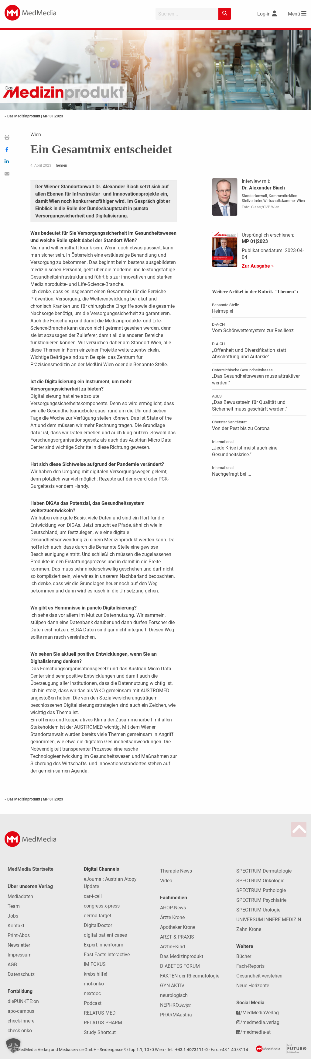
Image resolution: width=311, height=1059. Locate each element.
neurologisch (174, 995)
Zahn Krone (248, 929)
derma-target (97, 915)
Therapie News (176, 871)
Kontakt (16, 926)
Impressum (20, 955)
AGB (12, 964)
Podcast (92, 1003)
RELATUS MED (100, 1013)
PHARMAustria (176, 1015)
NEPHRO (175, 1005)
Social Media (250, 1002)
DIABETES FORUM (180, 966)
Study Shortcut (100, 1032)
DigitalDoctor (98, 925)
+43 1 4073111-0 (191, 1049)
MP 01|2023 (53, 116)
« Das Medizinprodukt (23, 116)
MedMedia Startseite (30, 869)
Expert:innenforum (103, 945)
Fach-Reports (250, 966)
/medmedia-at (255, 1032)
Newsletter (19, 945)
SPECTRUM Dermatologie (264, 871)
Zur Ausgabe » (258, 266)
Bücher (243, 956)
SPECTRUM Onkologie (260, 881)
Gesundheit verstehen (259, 976)
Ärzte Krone (172, 917)
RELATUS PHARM (103, 1023)
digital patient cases (105, 935)
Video (166, 881)
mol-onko (94, 984)
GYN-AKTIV (172, 985)
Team (14, 906)
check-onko (20, 1030)
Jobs (13, 916)
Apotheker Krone (177, 927)
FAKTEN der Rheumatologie (189, 976)
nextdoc (92, 993)
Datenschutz (21, 974)
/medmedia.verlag (259, 1022)
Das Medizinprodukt (181, 956)
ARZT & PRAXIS (177, 937)
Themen (60, 165)
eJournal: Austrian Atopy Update (110, 882)
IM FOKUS (95, 964)
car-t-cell (93, 896)
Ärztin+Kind (172, 947)
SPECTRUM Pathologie (261, 890)
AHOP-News (173, 908)
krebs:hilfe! (95, 974)
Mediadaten (20, 896)
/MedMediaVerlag (259, 1013)
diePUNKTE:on (23, 1001)
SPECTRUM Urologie (258, 910)
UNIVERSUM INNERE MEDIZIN (268, 919)
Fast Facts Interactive (107, 954)
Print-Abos (19, 935)
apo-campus (21, 1011)
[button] (13, 1045)
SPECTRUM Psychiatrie (261, 900)
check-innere (21, 1021)
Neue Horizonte (252, 985)
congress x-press (102, 906)
